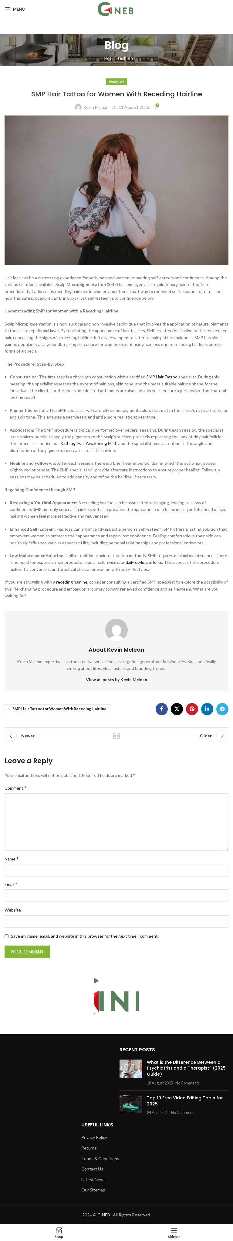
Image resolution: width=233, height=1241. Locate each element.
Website (13, 909)
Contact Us (92, 1168)
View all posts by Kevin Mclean (116, 679)
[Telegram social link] (222, 709)
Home (106, 57)
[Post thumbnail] (131, 1073)
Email (11, 884)
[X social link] (177, 709)
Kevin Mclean (96, 107)
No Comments (187, 1083)
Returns (89, 1147)
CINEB (103, 1214)
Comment (15, 788)
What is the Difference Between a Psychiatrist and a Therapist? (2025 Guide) (186, 1068)
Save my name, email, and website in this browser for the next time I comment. (85, 936)
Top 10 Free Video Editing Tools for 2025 (185, 1101)
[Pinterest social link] (192, 709)
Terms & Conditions (100, 1158)
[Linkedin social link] (207, 709)
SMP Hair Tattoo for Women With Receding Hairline (59, 709)
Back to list (116, 736)
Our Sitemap (93, 1189)
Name (12, 858)
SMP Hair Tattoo (161, 376)
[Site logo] (116, 8)
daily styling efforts (144, 562)
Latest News (93, 1179)
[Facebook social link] (162, 709)
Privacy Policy (94, 1137)
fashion (125, 57)
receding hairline (71, 581)
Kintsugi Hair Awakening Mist (88, 443)
